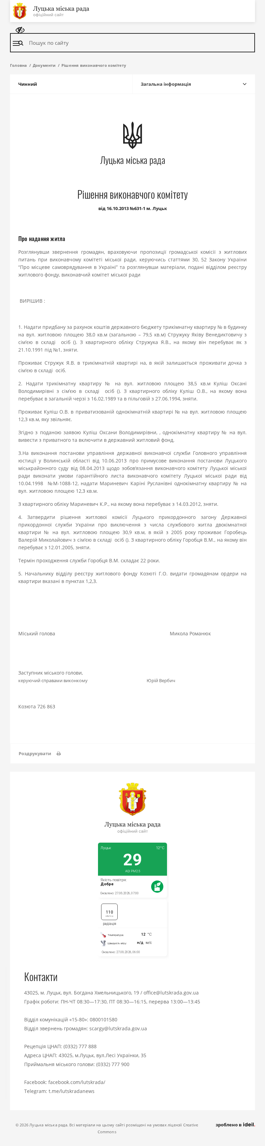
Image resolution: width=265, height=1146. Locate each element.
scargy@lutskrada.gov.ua (118, 1028)
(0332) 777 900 (112, 1064)
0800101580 (103, 1019)
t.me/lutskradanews (72, 1091)
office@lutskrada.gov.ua (171, 992)
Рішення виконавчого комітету (93, 65)
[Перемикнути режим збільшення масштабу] (20, 30)
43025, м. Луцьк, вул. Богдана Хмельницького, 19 (81, 992)
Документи (44, 65)
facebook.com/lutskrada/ (76, 1082)
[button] (39, 753)
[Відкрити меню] (16, 43)
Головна (18, 65)
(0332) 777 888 (80, 1046)
